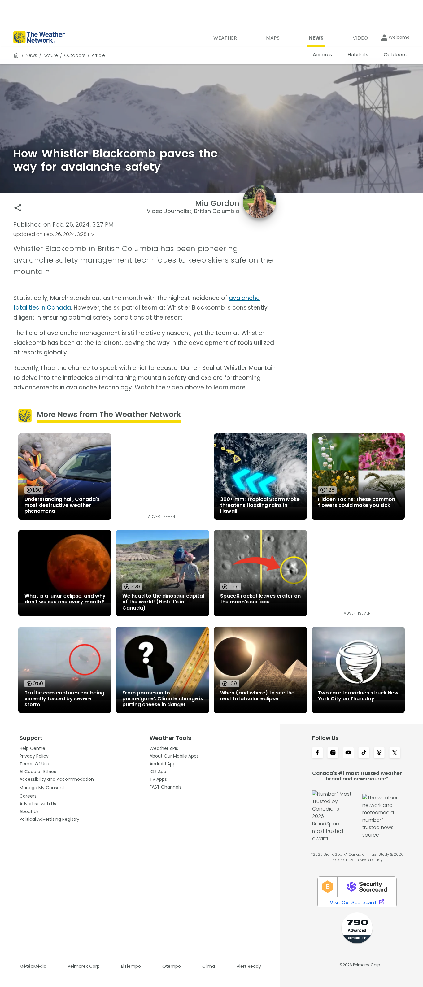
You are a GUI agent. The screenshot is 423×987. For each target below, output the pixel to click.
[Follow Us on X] (395, 753)
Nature (50, 55)
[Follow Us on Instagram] (333, 753)
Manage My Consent (42, 787)
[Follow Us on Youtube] (348, 753)
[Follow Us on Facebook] (317, 753)
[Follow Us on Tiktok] (364, 753)
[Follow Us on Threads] (379, 753)
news (31, 55)
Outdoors (74, 55)
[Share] (17, 207)
